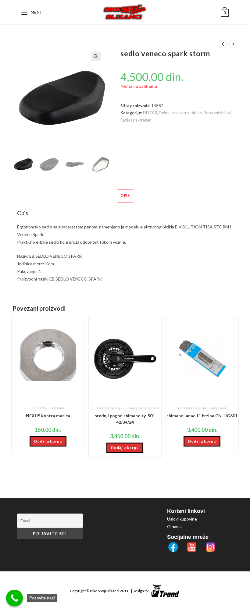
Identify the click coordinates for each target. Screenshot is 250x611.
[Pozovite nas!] (14, 598)
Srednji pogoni (114, 408)
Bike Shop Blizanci (105, 590)
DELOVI (150, 112)
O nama (174, 526)
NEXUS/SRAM (54, 408)
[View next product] (233, 44)
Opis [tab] (125, 195)
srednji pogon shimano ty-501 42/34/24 (125, 419)
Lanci (195, 408)
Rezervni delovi (217, 112)
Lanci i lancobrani (213, 408)
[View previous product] (223, 44)
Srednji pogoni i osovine (142, 408)
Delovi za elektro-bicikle (180, 112)
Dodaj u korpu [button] (48, 441)
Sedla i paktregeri (136, 120)
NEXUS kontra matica (48, 415)
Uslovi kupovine (182, 518)
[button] (96, 56)
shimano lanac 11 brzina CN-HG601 (202, 415)
